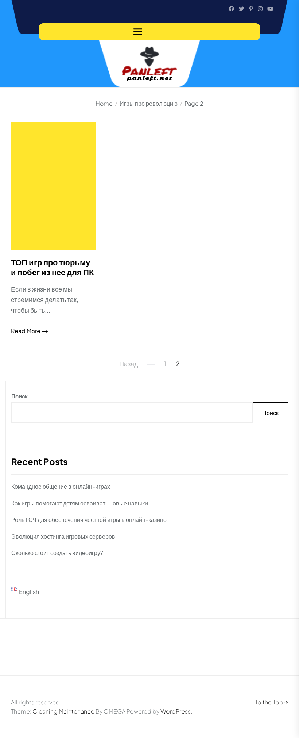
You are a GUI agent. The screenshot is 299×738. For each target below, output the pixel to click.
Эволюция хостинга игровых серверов (63, 536)
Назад (128, 363)
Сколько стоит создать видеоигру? (57, 553)
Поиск (19, 396)
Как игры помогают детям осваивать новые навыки (79, 503)
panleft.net (149, 78)
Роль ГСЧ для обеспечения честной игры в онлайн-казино (89, 519)
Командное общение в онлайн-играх (60, 486)
